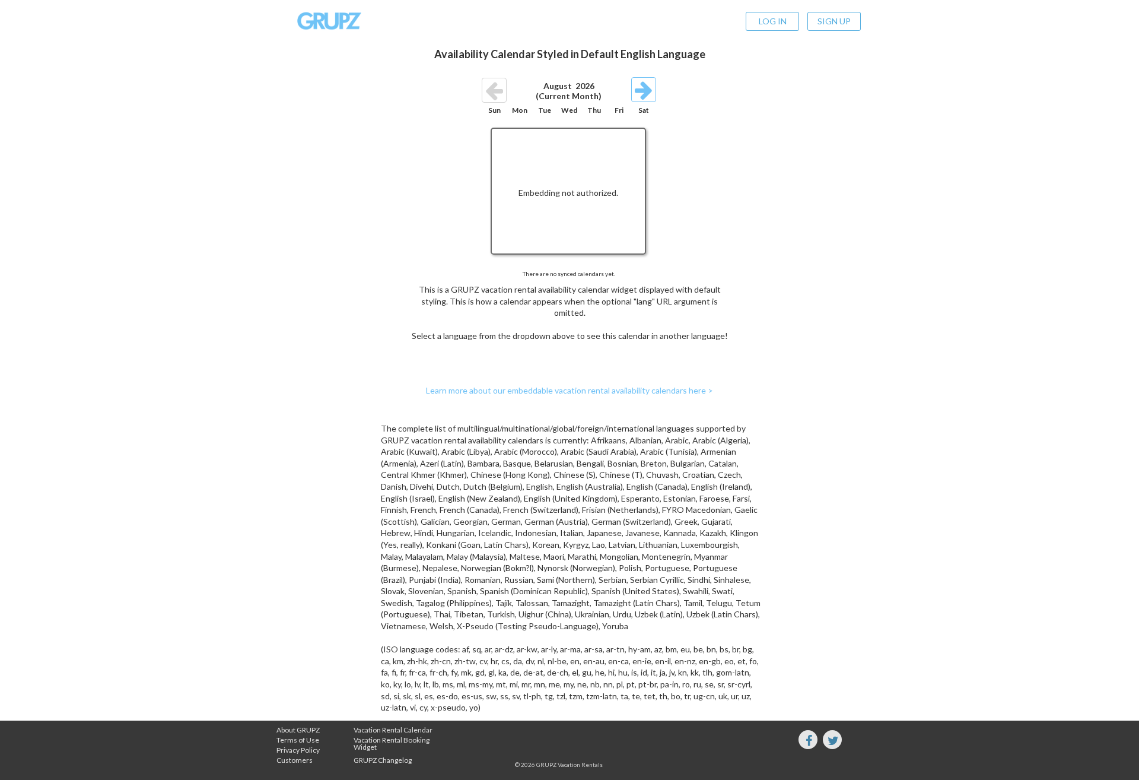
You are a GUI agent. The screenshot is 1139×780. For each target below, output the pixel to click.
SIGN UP (834, 21)
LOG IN (773, 21)
